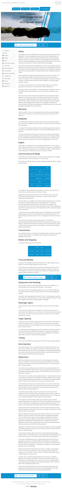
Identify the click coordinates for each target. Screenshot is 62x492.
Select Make (16, 9)
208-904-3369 (58, 4)
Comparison (6, 50)
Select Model (25, 9)
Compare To (34, 9)
